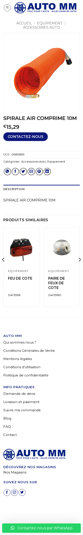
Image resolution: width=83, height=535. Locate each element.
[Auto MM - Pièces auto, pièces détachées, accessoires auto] (45, 8)
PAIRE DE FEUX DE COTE (56, 283)
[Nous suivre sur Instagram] (14, 492)
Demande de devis (19, 394)
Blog (7, 418)
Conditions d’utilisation (22, 367)
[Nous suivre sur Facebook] (7, 492)
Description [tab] (14, 189)
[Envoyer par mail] (31, 171)
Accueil (24, 23)
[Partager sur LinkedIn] (47, 171)
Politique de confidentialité (25, 375)
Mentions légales (17, 359)
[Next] (79, 268)
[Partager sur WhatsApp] (7, 171)
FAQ (7, 426)
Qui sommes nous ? (19, 342)
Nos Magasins (14, 472)
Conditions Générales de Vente (29, 350)
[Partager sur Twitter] (23, 171)
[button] (7, 7)
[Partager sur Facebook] (15, 171)
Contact (10, 435)
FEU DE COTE (20, 278)
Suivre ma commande (22, 410)
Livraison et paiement (21, 402)
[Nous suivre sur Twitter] (22, 492)
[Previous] (3, 268)
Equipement (50, 23)
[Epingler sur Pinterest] (39, 171)
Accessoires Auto (41, 27)
